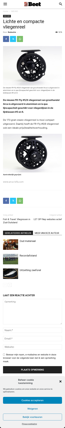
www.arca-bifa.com (13, 181)
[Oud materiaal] (10, 244)
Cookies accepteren (32, 400)
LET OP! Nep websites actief (48, 219)
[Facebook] (6, 39)
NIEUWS (14, 11)
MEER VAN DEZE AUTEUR (47, 233)
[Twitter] (13, 39)
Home (5, 11)
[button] (60, 381)
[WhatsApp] (20, 39)
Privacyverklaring (29, 424)
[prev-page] (5, 285)
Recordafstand (28, 255)
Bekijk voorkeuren (32, 417)
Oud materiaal (28, 241)
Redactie (12, 32)
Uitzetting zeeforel (30, 270)
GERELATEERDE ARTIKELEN (18, 233)
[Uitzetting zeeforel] (10, 273)
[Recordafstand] (10, 259)
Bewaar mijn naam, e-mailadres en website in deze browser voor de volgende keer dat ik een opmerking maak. (29, 358)
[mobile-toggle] (5, 4)
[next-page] (10, 285)
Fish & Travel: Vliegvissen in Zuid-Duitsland (16, 221)
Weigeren (32, 408)
